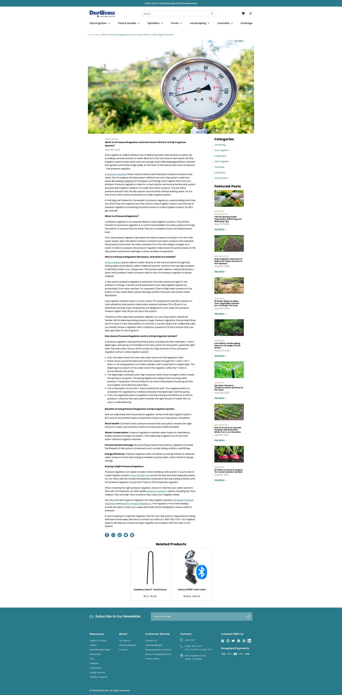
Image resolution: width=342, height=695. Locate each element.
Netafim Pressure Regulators (136, 503)
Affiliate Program (99, 677)
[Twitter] (126, 535)
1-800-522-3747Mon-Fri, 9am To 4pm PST (198, 648)
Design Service (97, 672)
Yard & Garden (127, 23)
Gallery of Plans (98, 640)
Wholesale (95, 654)
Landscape (220, 155)
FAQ (92, 658)
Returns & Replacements (158, 654)
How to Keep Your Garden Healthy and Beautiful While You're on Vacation (227, 430)
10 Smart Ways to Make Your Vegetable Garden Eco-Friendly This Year (226, 303)
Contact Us (151, 640)
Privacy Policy (152, 658)
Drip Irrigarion (221, 161)
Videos (93, 645)
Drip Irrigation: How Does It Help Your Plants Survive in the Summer (228, 261)
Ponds (175, 23)
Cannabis (223, 23)
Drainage (246, 23)
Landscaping (198, 23)
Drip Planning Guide (100, 649)
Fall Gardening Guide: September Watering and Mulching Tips (228, 219)
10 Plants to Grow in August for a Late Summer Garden (228, 470)
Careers (123, 649)
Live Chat (190, 640)
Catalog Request (127, 645)
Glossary (94, 663)
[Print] (119, 535)
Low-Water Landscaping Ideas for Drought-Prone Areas (227, 345)
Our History (125, 640)
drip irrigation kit (140, 475)
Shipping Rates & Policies (158, 649)
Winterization (221, 178)
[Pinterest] (132, 535)
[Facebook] (107, 535)
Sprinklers (153, 23)
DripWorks (220, 172)
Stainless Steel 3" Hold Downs (150, 589)
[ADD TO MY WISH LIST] (165, 552)
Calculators (96, 667)
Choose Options (150, 579)
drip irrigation (114, 262)
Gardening (220, 144)
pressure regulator (117, 174)
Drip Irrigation (98, 23)
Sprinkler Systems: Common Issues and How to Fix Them (228, 387)
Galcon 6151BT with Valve (192, 589)
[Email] (113, 535)
